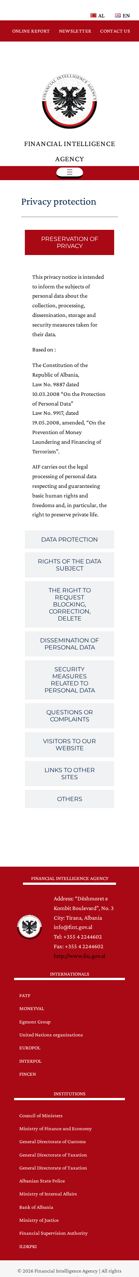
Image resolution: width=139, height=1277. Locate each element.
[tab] (70, 242)
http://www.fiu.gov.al (79, 956)
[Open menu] (69, 172)
